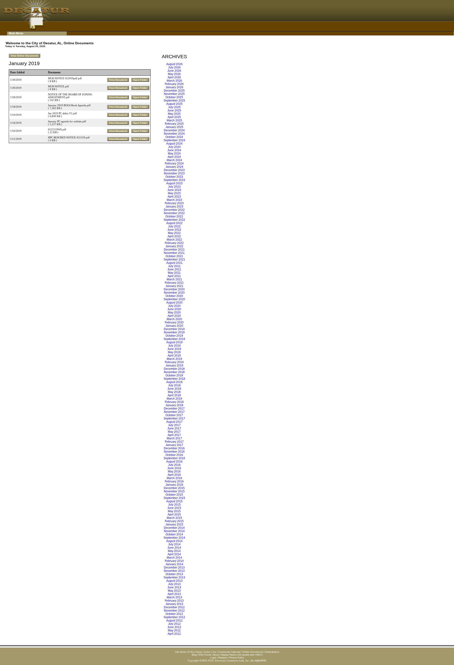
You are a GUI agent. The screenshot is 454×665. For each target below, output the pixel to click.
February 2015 (174, 521)
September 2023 (174, 180)
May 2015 (174, 511)
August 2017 (174, 421)
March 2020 (174, 319)
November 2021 (174, 253)
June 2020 (174, 309)
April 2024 (174, 157)
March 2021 (174, 279)
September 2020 (174, 299)
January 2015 (174, 524)
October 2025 (174, 97)
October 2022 (174, 216)
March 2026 (174, 80)
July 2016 (174, 465)
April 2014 (174, 554)
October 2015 (174, 494)
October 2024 (174, 137)
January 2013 (174, 604)
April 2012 (174, 633)
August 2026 (174, 64)
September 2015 (174, 498)
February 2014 (174, 561)
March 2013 (174, 597)
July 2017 (174, 425)
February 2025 (174, 123)
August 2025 (174, 104)
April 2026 (174, 77)
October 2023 (174, 176)
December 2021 (174, 249)
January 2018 (174, 405)
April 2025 (174, 117)
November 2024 (174, 133)
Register (222, 657)
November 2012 (174, 610)
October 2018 (174, 375)
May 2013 (174, 590)
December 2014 (174, 527)
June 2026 (174, 70)
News (216, 654)
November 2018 (174, 372)
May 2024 (174, 153)
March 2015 (174, 518)
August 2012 (174, 620)
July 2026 (174, 67)
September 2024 (174, 140)
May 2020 (174, 312)
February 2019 (174, 362)
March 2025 (174, 120)
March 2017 (174, 438)
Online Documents (253, 652)
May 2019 (174, 352)
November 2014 (174, 531)
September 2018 (174, 378)
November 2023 (174, 173)
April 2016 (174, 474)
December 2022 (174, 209)
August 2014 (174, 541)
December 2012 (174, 607)
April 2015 (174, 514)
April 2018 (174, 395)
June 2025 (174, 110)
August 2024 (174, 143)
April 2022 (174, 236)
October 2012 (174, 614)
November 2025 (174, 94)
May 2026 (174, 74)
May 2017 (174, 431)
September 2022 (174, 219)
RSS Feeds (205, 654)
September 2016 (174, 458)
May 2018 (174, 392)
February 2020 (174, 322)
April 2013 (174, 594)
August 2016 (174, 461)
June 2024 (174, 150)
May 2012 (174, 630)
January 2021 (174, 286)
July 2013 (174, 584)
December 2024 (174, 130)
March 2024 (174, 160)
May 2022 (174, 233)
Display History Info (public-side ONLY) (241, 654)
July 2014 (174, 544)
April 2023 (174, 196)
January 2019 (174, 365)
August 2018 (174, 382)
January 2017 (174, 445)
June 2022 (174, 229)
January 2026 (174, 87)
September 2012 (174, 617)
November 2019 (174, 332)
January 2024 (174, 166)
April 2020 (174, 315)
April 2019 (174, 355)
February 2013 (174, 600)
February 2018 (174, 402)
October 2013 (174, 574)
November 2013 (174, 571)
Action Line (210, 652)
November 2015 (174, 491)
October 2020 (174, 296)
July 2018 (174, 385)
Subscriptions (272, 652)
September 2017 (174, 418)
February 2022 (174, 243)
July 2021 (174, 266)
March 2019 (174, 359)
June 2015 (174, 508)
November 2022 (174, 213)
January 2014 (174, 564)
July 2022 (174, 226)
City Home (180, 652)
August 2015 (174, 501)
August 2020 (174, 302)
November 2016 (174, 451)
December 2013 (174, 567)
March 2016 (174, 478)
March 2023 (174, 200)
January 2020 (174, 325)
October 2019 (174, 335)
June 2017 (174, 428)
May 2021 (174, 272)
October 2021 (174, 256)
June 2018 (174, 388)
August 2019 (174, 342)
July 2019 (174, 345)
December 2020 (174, 289)
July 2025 (174, 107)
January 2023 (174, 206)
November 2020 (174, 292)
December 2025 (174, 90)
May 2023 (174, 193)
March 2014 (174, 557)
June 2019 (174, 349)
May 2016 (174, 471)
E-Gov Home (195, 652)
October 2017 (174, 415)
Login (213, 657)
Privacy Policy (236, 657)
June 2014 (174, 547)
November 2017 (174, 412)
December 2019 (174, 329)
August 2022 (174, 223)
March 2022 (174, 239)
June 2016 (174, 468)
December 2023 (174, 170)
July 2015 (174, 504)
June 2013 (174, 587)
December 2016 (174, 448)
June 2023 (174, 190)
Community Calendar (229, 652)
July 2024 (174, 147)
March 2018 (174, 398)
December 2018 (174, 368)
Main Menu (16, 33)
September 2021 (174, 259)
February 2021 (174, 282)
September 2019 (174, 339)
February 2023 (174, 203)
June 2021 (174, 269)
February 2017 (174, 441)
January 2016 (174, 484)
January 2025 (174, 127)
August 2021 (174, 262)
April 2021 (174, 276)
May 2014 (174, 551)
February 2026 (174, 84)
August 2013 (174, 580)
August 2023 (174, 183)
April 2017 (174, 435)
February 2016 (174, 481)
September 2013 (174, 577)
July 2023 (174, 186)
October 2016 (174, 455)
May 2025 (174, 113)
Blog (194, 654)
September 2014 (174, 537)
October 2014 (174, 534)
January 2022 (174, 246)
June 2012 (174, 627)
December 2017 (174, 408)
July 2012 (174, 623)
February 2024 (174, 163)
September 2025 (174, 100)
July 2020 (174, 306)
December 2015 (174, 488)
